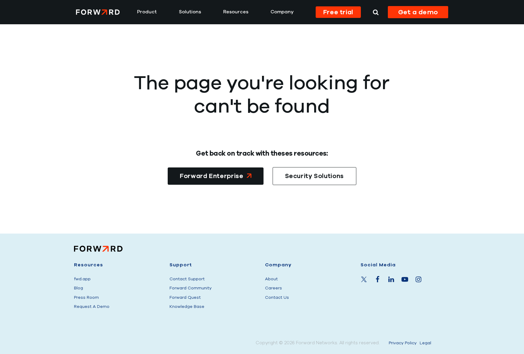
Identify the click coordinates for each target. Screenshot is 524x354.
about (271, 279)
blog (78, 288)
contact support (187, 279)
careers (273, 288)
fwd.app (82, 279)
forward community (191, 288)
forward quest (185, 297)
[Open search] (376, 12)
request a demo (91, 306)
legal (425, 343)
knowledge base (187, 306)
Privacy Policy (403, 343)
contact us (277, 297)
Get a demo (418, 12)
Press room (86, 297)
